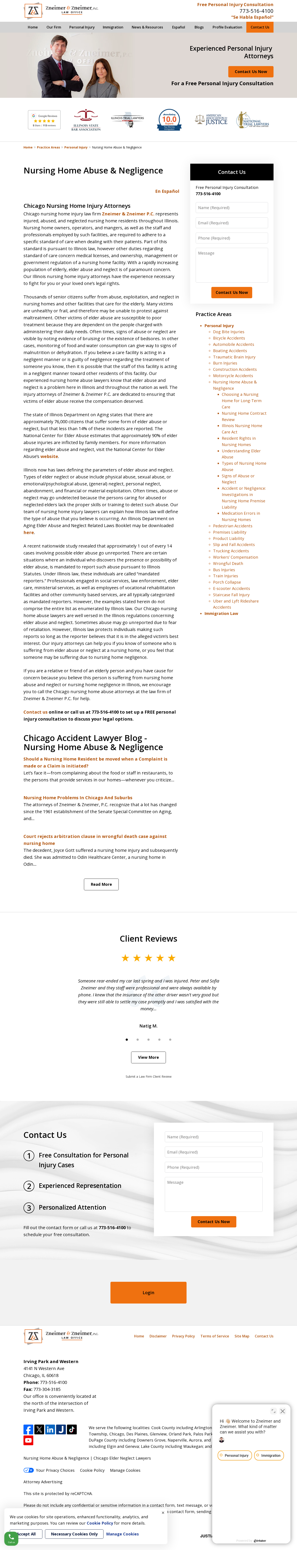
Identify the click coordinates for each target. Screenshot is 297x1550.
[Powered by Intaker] (260, 1541)
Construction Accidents (235, 369)
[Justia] (61, 1429)
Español (178, 27)
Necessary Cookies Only (74, 1534)
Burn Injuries (225, 363)
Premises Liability (229, 532)
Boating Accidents (230, 350)
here (28, 532)
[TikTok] (72, 1429)
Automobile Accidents (233, 344)
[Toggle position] (273, 1411)
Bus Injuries (224, 569)
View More (148, 1057)
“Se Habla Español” (252, 17)
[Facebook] (28, 1429)
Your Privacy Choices (55, 1470)
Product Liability (228, 538)
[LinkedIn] (50, 1429)
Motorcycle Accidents (233, 375)
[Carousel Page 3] (148, 1039)
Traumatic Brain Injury (234, 357)
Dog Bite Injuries (228, 331)
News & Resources (147, 27)
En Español (167, 191)
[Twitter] (39, 1429)
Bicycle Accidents (229, 338)
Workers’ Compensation (235, 557)
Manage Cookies (125, 1470)
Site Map (242, 1336)
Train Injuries (225, 575)
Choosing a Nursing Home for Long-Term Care (242, 401)
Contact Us (260, 27)
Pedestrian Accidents (232, 525)
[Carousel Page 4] (159, 1039)
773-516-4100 (257, 10)
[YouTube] (28, 1440)
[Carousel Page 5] (170, 1039)
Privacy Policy (183, 1336)
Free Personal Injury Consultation (235, 4)
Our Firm (54, 27)
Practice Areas (48, 147)
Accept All (26, 1534)
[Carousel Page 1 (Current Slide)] (126, 1039)
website (49, 456)
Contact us (35, 712)
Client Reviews (148, 938)
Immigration (113, 27)
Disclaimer (158, 1336)
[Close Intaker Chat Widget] (282, 1411)
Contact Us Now (251, 71)
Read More (101, 884)
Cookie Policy (92, 1470)
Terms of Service (214, 1336)
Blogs (199, 27)
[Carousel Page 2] (137, 1039)
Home (33, 27)
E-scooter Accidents (231, 588)
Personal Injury (82, 27)
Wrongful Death (228, 563)
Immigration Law (221, 613)
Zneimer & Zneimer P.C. (128, 214)
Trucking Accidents (231, 550)
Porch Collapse (227, 582)
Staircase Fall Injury (231, 594)
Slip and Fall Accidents (234, 544)
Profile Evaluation (227, 27)
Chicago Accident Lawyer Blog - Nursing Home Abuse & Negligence (93, 742)
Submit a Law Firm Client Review (149, 1076)
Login (148, 1292)
